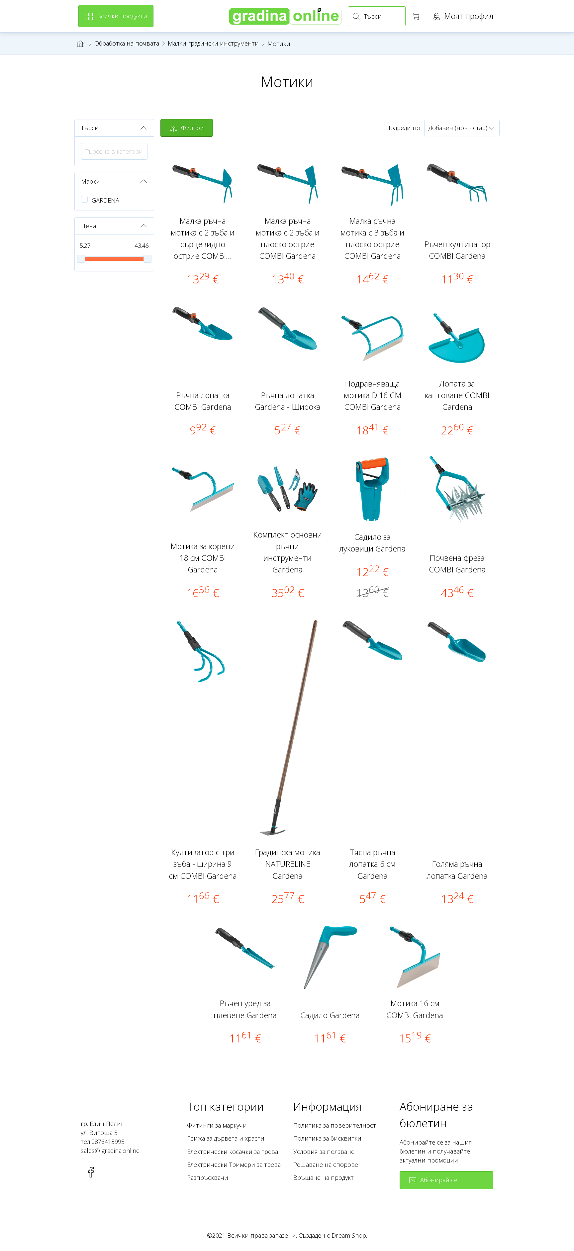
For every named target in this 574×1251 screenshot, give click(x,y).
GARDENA (105, 200)
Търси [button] (90, 128)
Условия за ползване (323, 1152)
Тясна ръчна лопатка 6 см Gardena (372, 864)
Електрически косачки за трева (232, 1152)
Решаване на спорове (325, 1165)
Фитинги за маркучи (217, 1125)
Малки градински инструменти (213, 43)
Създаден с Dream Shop (332, 1235)
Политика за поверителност (334, 1125)
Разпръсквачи (207, 1177)
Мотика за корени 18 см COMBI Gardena (202, 558)
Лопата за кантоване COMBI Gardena (457, 395)
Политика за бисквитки (327, 1138)
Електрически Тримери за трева (234, 1165)
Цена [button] (88, 226)
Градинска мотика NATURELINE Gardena (287, 864)
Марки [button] (90, 181)
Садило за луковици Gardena (372, 543)
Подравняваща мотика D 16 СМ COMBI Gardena (372, 395)
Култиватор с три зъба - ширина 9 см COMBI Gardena (203, 864)
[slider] (81, 259)
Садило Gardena (330, 1015)
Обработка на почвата (126, 43)
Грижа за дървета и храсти (225, 1138)
